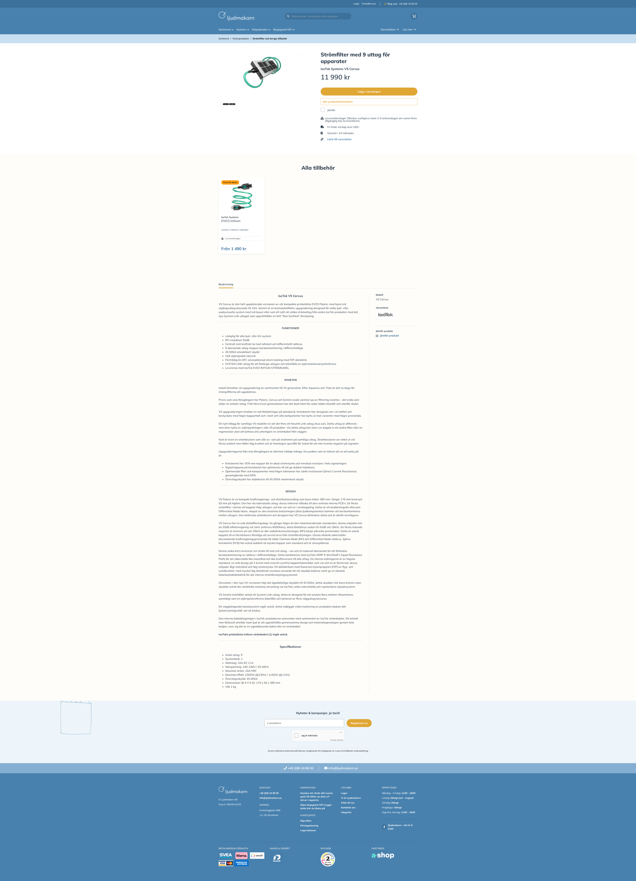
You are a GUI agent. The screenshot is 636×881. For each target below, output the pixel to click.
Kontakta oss (369, 3)
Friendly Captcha (336, 740)
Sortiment (225, 29)
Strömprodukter (241, 38)
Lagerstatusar (308, 830)
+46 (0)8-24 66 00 (407, 3)
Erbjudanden (260, 29)
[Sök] (288, 16)
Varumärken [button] (388, 29)
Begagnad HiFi (282, 29)
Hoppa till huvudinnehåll (316, 4)
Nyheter (241, 29)
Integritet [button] (346, 812)
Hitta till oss (347, 802)
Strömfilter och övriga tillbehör (270, 38)
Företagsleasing (309, 825)
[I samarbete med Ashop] (383, 855)
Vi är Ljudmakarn (351, 797)
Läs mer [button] (408, 29)
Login (356, 3)
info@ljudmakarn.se (343, 768)
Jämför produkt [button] (389, 335)
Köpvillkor (306, 820)
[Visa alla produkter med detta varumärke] (396, 314)
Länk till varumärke (339, 139)
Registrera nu (359, 723)
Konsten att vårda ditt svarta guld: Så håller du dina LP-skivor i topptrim (316, 797)
